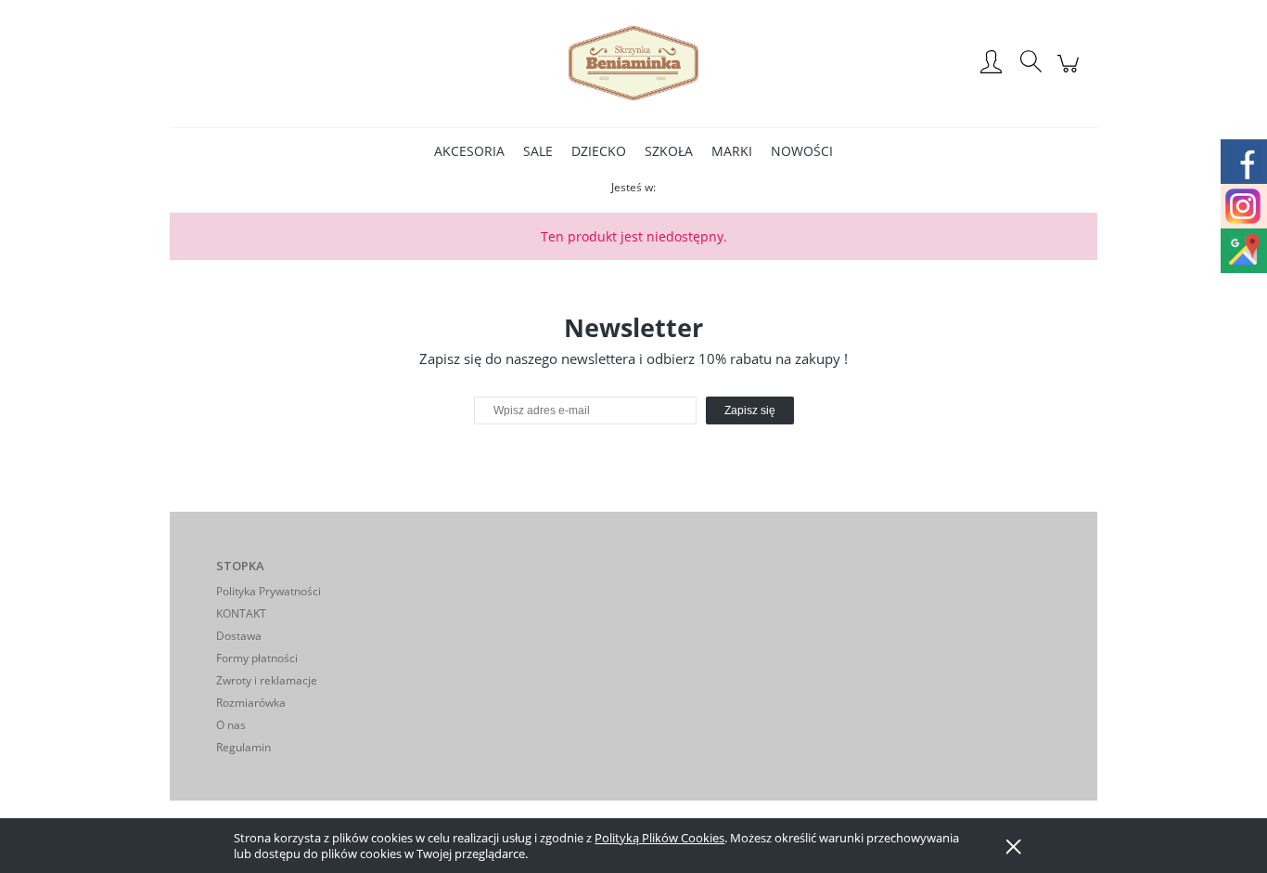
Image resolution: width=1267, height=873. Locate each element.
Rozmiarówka (251, 702)
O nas (231, 725)
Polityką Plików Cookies (659, 837)
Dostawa (239, 636)
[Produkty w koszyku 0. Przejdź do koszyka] (1070, 73)
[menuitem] (469, 151)
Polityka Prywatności (268, 591)
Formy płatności (257, 658)
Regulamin (243, 747)
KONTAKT (241, 613)
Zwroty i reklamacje (266, 680)
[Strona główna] (633, 63)
